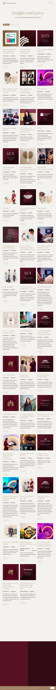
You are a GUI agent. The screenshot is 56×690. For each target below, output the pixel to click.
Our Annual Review (7, 676)
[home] (9, 3)
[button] (50, 3)
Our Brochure (6, 674)
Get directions (7, 669)
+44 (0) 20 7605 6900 (14, 658)
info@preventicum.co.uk (15, 660)
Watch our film (6, 677)
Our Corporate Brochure (8, 675)
